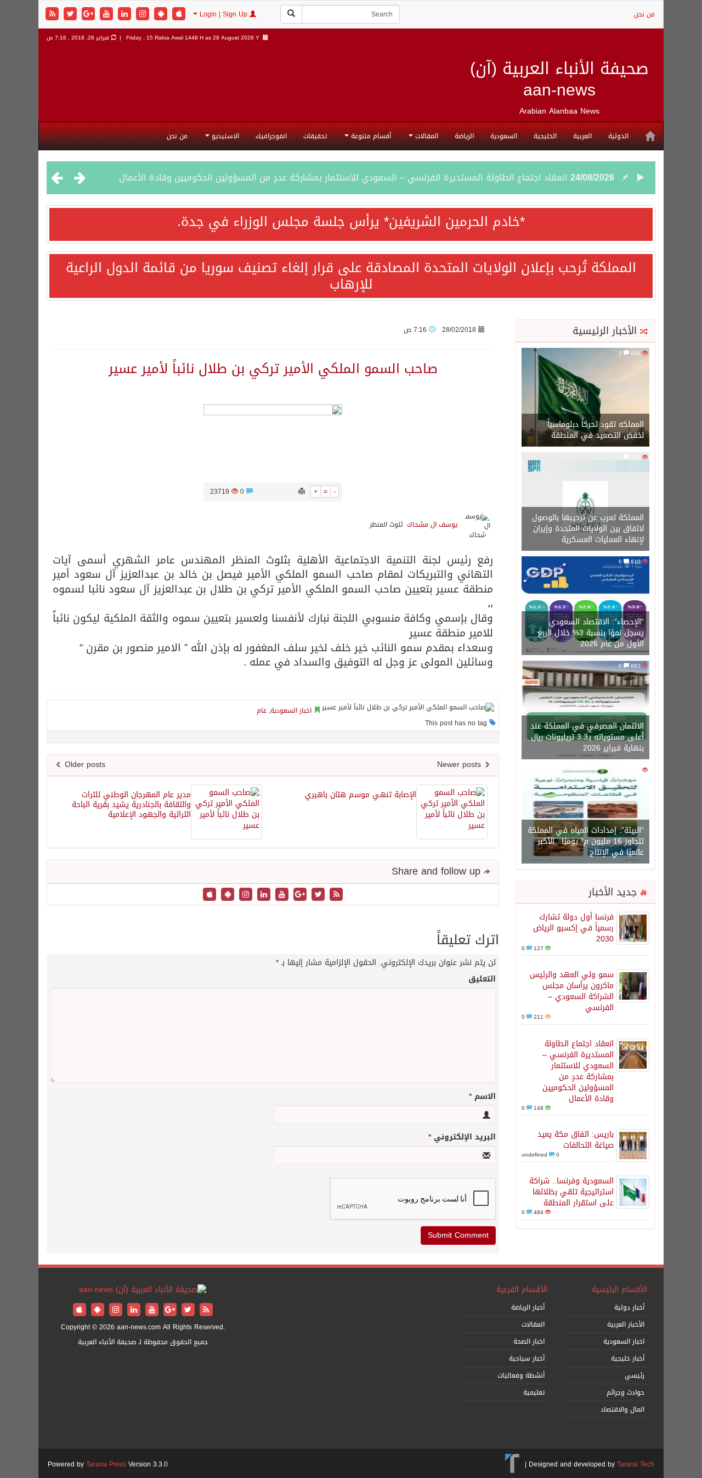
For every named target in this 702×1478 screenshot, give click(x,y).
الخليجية (545, 136)
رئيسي (634, 1375)
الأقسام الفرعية (521, 1289)
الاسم (482, 1096)
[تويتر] (72, 14)
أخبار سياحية (527, 1358)
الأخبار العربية (625, 1324)
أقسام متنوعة (370, 136)
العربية (582, 136)
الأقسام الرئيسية (619, 1289)
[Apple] (178, 14)
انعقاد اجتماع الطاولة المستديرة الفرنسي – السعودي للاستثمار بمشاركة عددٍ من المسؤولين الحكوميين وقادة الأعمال (343, 177)
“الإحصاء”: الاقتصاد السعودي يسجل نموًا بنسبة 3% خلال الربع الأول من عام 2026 (590, 632)
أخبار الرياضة (528, 1307)
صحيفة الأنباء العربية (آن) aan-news (559, 79)
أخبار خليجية (627, 1358)
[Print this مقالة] (301, 492)
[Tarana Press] (512, 1464)
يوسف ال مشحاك (432, 524)
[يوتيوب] (108, 14)
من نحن (644, 14)
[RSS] (53, 14)
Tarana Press (106, 1464)
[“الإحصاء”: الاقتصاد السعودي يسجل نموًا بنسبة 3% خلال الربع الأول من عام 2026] (585, 606)
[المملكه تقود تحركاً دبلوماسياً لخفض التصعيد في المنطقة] (585, 398)
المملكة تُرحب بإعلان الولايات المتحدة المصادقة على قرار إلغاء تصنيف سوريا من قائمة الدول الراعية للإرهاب (351, 276)
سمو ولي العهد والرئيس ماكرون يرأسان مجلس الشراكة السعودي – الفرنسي (572, 991)
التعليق (482, 979)
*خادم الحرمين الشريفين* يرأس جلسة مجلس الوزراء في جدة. (351, 221)
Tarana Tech (635, 1464)
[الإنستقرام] (144, 14)
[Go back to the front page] (142, 1290)
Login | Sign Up (223, 14)
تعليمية (534, 1392)
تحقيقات (315, 136)
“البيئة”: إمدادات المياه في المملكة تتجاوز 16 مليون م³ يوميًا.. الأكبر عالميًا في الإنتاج (586, 841)
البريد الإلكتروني (462, 1137)
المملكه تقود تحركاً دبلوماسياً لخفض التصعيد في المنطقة (595, 430)
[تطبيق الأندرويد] (162, 14)
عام (262, 710)
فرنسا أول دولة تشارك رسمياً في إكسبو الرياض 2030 (573, 928)
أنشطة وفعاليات (521, 1375)
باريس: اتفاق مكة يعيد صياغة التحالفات (575, 1140)
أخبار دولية (629, 1307)
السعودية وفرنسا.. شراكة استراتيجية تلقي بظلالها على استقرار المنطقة (571, 1192)
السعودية (503, 136)
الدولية (618, 136)
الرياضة (464, 136)
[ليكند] (126, 14)
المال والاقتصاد (622, 1409)
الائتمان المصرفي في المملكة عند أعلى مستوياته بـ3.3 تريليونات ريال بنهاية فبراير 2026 (587, 737)
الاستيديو (224, 136)
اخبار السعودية (291, 710)
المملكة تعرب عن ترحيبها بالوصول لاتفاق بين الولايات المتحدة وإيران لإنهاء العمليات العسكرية (588, 528)
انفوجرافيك (271, 136)
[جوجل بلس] (90, 14)
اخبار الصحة (529, 1341)
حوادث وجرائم (625, 1392)
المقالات (425, 136)
